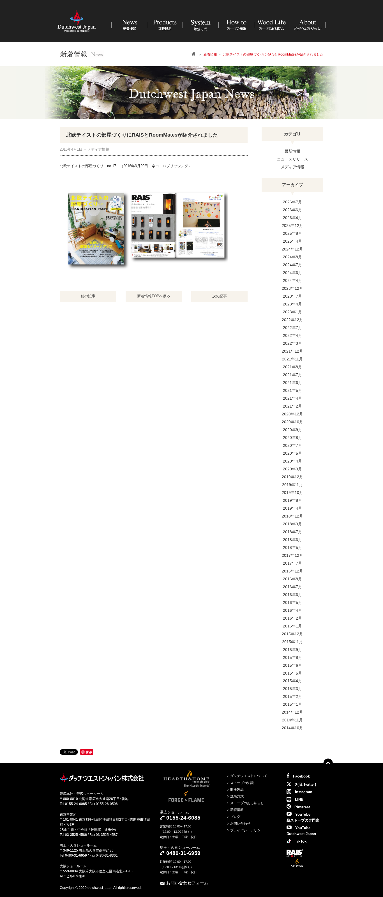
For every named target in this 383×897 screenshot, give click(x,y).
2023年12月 (292, 288)
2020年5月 (292, 453)
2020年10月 (292, 422)
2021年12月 (292, 351)
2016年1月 (292, 626)
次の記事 (219, 296)
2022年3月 (292, 343)
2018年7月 (292, 532)
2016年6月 (292, 594)
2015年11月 (292, 642)
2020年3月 (292, 469)
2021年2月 (292, 406)
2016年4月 (292, 610)
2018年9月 (292, 524)
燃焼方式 (237, 796)
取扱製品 (237, 790)
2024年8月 (292, 257)
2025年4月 (292, 241)
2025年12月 (292, 225)
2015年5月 (292, 673)
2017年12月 (292, 555)
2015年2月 (292, 696)
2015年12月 (292, 634)
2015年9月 (292, 649)
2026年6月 (292, 210)
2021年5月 (292, 390)
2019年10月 (292, 492)
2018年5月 (292, 547)
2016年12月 (292, 571)
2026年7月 (292, 202)
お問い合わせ (240, 823)
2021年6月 (292, 382)
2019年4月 (292, 508)
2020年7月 (292, 445)
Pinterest (301, 807)
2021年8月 (292, 367)
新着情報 (237, 810)
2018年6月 (292, 539)
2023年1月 (292, 312)
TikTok (300, 841)
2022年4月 (292, 335)
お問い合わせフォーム (187, 882)
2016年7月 (292, 587)
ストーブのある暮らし (247, 803)
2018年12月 (292, 516)
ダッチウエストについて (248, 776)
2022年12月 (292, 320)
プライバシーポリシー (247, 830)
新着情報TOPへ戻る (153, 296)
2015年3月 (292, 688)
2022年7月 (292, 327)
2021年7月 (292, 374)
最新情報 (292, 151)
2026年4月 (292, 217)
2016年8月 (292, 579)
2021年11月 (292, 359)
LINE (298, 799)
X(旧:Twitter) (305, 784)
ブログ (235, 817)
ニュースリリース (292, 159)
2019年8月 (292, 500)
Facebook (301, 776)
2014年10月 (292, 728)
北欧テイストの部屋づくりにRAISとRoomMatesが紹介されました (142, 135)
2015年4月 (292, 681)
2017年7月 (292, 563)
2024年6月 (292, 272)
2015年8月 (292, 657)
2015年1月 (292, 704)
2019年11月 (292, 484)
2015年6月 (292, 665)
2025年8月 (292, 233)
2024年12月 (292, 249)
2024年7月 (292, 265)
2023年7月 (292, 296)
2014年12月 (292, 712)
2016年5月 (292, 602)
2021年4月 (292, 398)
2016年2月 (292, 618)
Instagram (303, 792)
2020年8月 (292, 437)
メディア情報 (292, 167)
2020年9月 (292, 429)
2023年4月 (292, 304)
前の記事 (88, 296)
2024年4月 (292, 280)
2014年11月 (292, 720)
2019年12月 (292, 477)
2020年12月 (292, 414)
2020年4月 (292, 461)
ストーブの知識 (242, 783)
